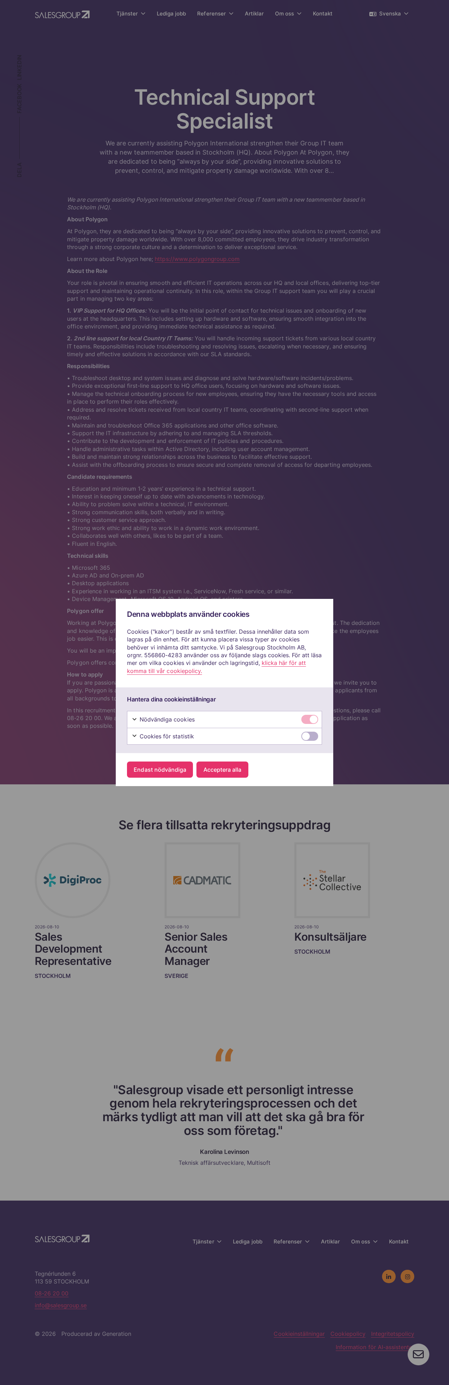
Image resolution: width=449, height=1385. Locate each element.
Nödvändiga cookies (166, 719)
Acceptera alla (222, 769)
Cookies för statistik (166, 736)
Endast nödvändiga (160, 769)
